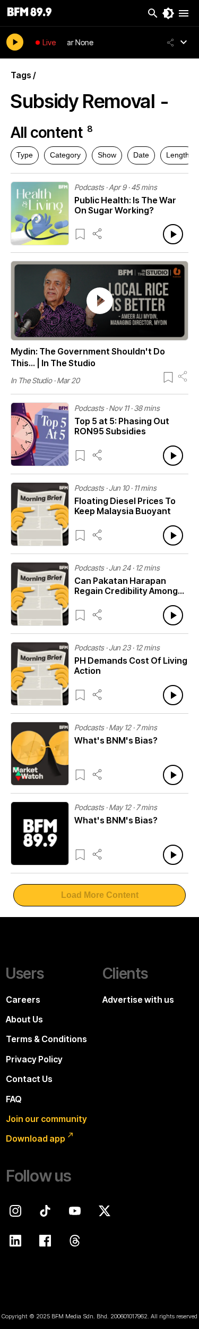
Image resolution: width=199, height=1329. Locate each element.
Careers (23, 999)
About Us (24, 1019)
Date (141, 155)
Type (24, 155)
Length (177, 155)
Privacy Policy (34, 1059)
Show (107, 155)
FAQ (14, 1099)
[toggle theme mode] (168, 13)
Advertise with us (138, 999)
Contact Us (29, 1079)
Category (65, 155)
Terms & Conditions (46, 1039)
